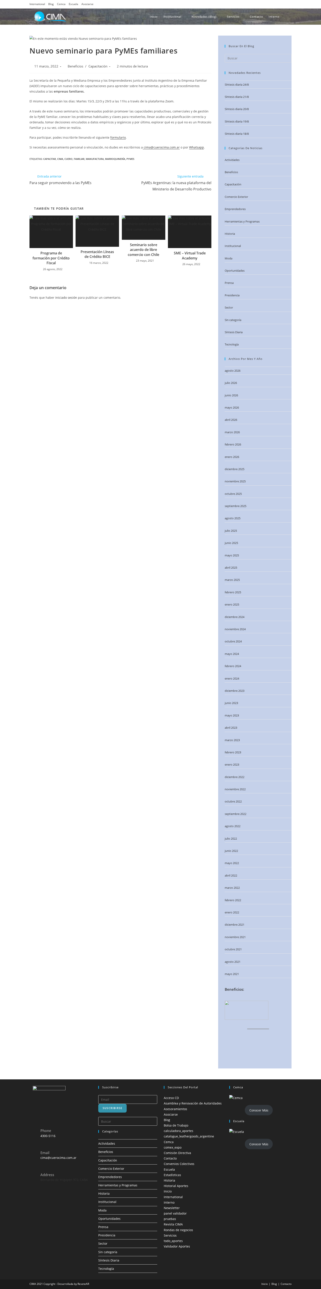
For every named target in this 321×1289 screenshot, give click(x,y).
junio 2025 (231, 543)
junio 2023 (231, 703)
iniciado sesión (66, 297)
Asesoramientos (175, 1109)
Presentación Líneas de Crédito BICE (97, 254)
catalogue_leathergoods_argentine (189, 1136)
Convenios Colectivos (179, 1164)
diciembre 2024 (234, 617)
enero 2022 (232, 912)
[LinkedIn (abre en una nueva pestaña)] (277, 4)
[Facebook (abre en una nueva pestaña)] (265, 4)
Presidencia (232, 295)
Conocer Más (258, 1110)
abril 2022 (231, 875)
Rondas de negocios (178, 1230)
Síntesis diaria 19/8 (237, 121)
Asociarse (87, 4)
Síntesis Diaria (234, 332)
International (37, 4)
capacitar (49, 158)
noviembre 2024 (235, 629)
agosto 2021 (232, 962)
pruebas (170, 1219)
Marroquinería (115, 158)
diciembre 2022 (234, 777)
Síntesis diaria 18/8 (237, 134)
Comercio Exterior (236, 197)
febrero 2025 (233, 592)
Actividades (232, 160)
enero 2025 (232, 604)
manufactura (95, 158)
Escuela (73, 4)
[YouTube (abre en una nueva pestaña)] (284, 4)
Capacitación (97, 66)
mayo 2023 (232, 715)
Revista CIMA (173, 1224)
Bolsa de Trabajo (176, 1125)
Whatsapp (196, 147)
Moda (228, 258)
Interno (169, 1202)
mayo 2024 (232, 654)
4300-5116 (47, 1136)
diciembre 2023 (234, 691)
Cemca (61, 4)
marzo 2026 (232, 432)
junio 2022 (231, 851)
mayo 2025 (232, 555)
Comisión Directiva (177, 1153)
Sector (229, 307)
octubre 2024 (233, 641)
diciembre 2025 (234, 469)
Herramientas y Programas (242, 221)
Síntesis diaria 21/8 (237, 97)
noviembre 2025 (235, 481)
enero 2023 (232, 764)
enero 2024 (232, 678)
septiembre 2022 (235, 814)
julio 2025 (231, 531)
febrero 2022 (233, 900)
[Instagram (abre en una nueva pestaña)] (271, 4)
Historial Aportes (176, 1186)
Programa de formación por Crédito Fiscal (51, 258)
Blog (51, 4)
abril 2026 (231, 420)
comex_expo (172, 1147)
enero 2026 (232, 457)
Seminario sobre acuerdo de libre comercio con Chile (143, 249)
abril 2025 (231, 567)
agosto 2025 (232, 518)
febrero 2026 (233, 444)
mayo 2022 (232, 863)
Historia (230, 234)
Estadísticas (172, 1175)
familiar (79, 158)
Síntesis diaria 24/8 (237, 84)
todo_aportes (173, 1241)
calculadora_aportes (178, 1131)
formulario (118, 137)
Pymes (130, 158)
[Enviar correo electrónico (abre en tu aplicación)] (289, 4)
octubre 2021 (233, 949)
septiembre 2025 (235, 506)
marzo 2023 (232, 740)
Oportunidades (235, 271)
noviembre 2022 (235, 789)
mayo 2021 (232, 974)
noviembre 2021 (235, 937)
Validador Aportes (177, 1246)
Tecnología (232, 344)
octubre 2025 (233, 494)
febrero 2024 (233, 666)
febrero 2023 (233, 752)
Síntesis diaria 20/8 (237, 109)
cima (60, 158)
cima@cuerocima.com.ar (161, 147)
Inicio (168, 1191)
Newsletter (172, 1208)
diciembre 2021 (234, 925)
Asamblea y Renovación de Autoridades (193, 1103)
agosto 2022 (232, 826)
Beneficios (75, 66)
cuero (68, 158)
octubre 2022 (233, 801)
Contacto (170, 1158)
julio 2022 (231, 838)
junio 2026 (231, 395)
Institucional (233, 246)
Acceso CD (171, 1098)
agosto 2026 (232, 371)
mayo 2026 (232, 407)
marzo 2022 (232, 888)
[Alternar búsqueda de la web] (291, 17)
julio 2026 (231, 383)
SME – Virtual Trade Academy (190, 255)
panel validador (175, 1213)
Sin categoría (233, 320)
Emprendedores (235, 209)
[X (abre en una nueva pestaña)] (259, 4)
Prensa (229, 283)
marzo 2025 (232, 580)
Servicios (170, 1235)
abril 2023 (231, 728)
